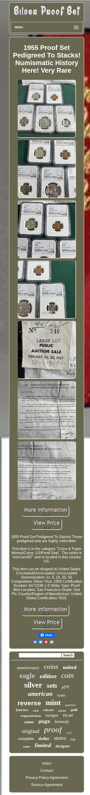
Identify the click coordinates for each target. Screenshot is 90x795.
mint (53, 702)
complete (26, 739)
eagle (27, 675)
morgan (51, 715)
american (40, 693)
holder (61, 695)
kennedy (62, 721)
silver (33, 685)
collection (48, 710)
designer (63, 746)
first (68, 716)
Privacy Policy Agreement (47, 778)
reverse (29, 703)
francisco (22, 710)
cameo (29, 722)
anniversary (28, 667)
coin (67, 675)
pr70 (69, 733)
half (73, 739)
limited (43, 745)
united (69, 667)
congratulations (30, 715)
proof (53, 729)
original (30, 731)
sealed (36, 710)
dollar (44, 738)
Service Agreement (46, 785)
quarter (62, 710)
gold (74, 710)
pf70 (65, 687)
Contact (46, 770)
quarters (70, 705)
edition (48, 676)
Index (46, 763)
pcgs (44, 721)
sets (52, 685)
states (60, 738)
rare (26, 746)
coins (51, 666)
